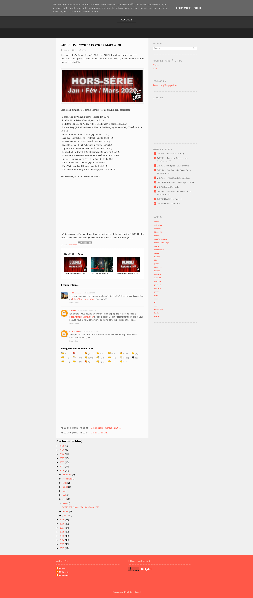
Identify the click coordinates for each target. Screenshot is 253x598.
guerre (156, 264)
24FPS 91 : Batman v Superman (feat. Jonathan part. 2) (173, 159)
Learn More (183, 8)
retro (156, 295)
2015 (62, 536)
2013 (62, 544)
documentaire (159, 250)
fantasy (157, 257)
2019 (62, 519)
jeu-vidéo (157, 285)
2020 (62, 470)
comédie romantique (161, 243)
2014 (62, 540)
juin (65, 491)
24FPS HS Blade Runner (99, 273)
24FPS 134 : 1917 (99, 432)
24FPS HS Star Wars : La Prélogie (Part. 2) (175, 182)
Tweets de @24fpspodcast (165, 85)
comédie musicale (160, 239)
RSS (155, 68)
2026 (62, 446)
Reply (71, 302)
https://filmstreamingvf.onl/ (81, 316)
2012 (62, 548)
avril (65, 499)
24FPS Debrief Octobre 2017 (74, 273)
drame (156, 253)
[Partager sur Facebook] (87, 242)
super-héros (158, 309)
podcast (157, 292)
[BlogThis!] (82, 242)
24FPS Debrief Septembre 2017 (128, 273)
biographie (158, 232)
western (157, 316)
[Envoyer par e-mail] (79, 242)
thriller (156, 313)
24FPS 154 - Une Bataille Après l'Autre (173, 178)
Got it (197, 8)
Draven (62, 568)
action (156, 222)
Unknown (64, 572)
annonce (157, 229)
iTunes (156, 65)
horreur (157, 271)
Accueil (126, 19)
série (156, 299)
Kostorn (72, 310)
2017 (62, 528)
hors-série (73, 245)
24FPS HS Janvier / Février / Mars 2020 (80, 507)
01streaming (74, 331)
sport (156, 306)
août (65, 483)
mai (64, 495)
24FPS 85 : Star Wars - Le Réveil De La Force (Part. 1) (174, 193)
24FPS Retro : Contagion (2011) (106, 428)
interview (157, 281)
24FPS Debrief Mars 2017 (168, 187)
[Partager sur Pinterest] (90, 242)
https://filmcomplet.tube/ (83, 299)
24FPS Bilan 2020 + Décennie (169, 199)
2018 (62, 523)
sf (154, 302)
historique (158, 267)
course (156, 246)
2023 (62, 458)
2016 (62, 532)
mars (65, 503)
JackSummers (75, 293)
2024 (62, 454)
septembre (67, 478)
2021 (62, 466)
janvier (66, 515)
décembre (67, 474)
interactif (157, 278)
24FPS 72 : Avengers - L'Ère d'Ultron (173, 166)
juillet (65, 487)
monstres (157, 288)
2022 (62, 462)
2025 (62, 450)
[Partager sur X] (84, 242)
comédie (157, 236)
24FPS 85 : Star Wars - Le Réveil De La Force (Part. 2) (174, 171)
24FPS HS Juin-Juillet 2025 (168, 204)
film (155, 260)
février (66, 511)
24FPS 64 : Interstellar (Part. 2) (170, 154)
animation (158, 225)
